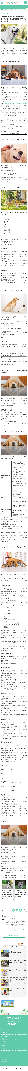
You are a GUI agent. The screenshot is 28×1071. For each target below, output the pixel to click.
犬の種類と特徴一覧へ (14, 935)
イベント (4, 1048)
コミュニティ (5, 1061)
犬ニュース (8, 6)
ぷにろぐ (4, 1055)
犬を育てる (22, 6)
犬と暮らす (15, 6)
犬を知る (7, 9)
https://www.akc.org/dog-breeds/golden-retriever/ (15, 103)
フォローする (7, 929)
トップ (2, 6)
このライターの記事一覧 (20, 929)
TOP (2, 9)
